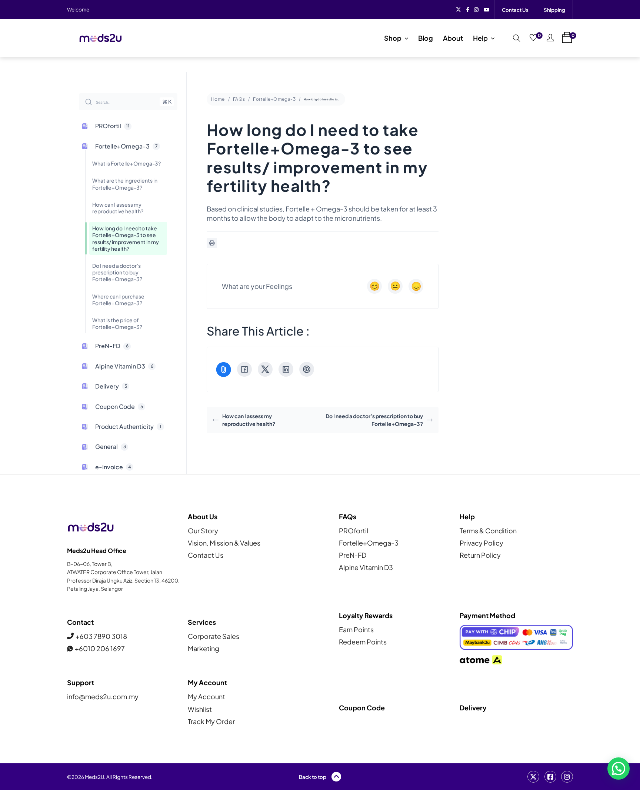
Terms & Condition (488, 530)
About (453, 38)
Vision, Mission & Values (224, 543)
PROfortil (353, 530)
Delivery (473, 707)
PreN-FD (352, 555)
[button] (618, 768)
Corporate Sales (213, 636)
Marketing (203, 648)
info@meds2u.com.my (103, 696)
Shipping (554, 10)
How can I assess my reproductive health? (248, 420)
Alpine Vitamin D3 (366, 567)
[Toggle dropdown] (406, 38)
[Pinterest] (306, 369)
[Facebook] (244, 369)
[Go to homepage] (100, 38)
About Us (202, 516)
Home (218, 99)
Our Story (203, 530)
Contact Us (515, 10)
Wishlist (200, 709)
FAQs (239, 99)
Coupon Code (362, 707)
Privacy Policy (481, 543)
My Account (206, 696)
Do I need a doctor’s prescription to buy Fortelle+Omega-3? (374, 420)
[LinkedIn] (286, 369)
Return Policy (480, 555)
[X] (265, 369)
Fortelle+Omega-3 (274, 99)
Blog (425, 38)
